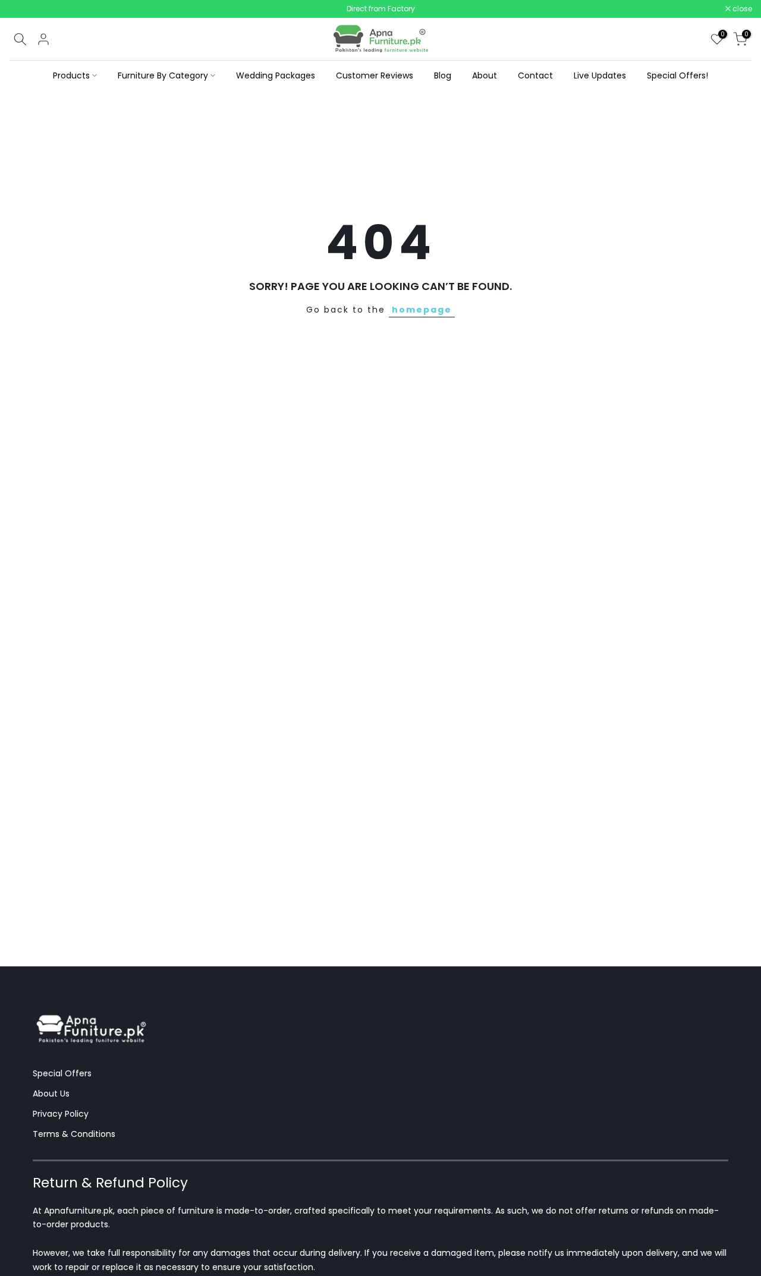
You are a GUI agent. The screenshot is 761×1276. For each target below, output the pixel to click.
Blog (442, 75)
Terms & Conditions (74, 1134)
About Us (51, 1093)
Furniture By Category (163, 75)
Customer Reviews (374, 75)
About (484, 75)
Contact (535, 75)
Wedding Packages (275, 75)
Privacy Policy (61, 1114)
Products (71, 75)
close (25, 8)
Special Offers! (677, 75)
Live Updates (600, 75)
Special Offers (62, 1073)
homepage (422, 310)
